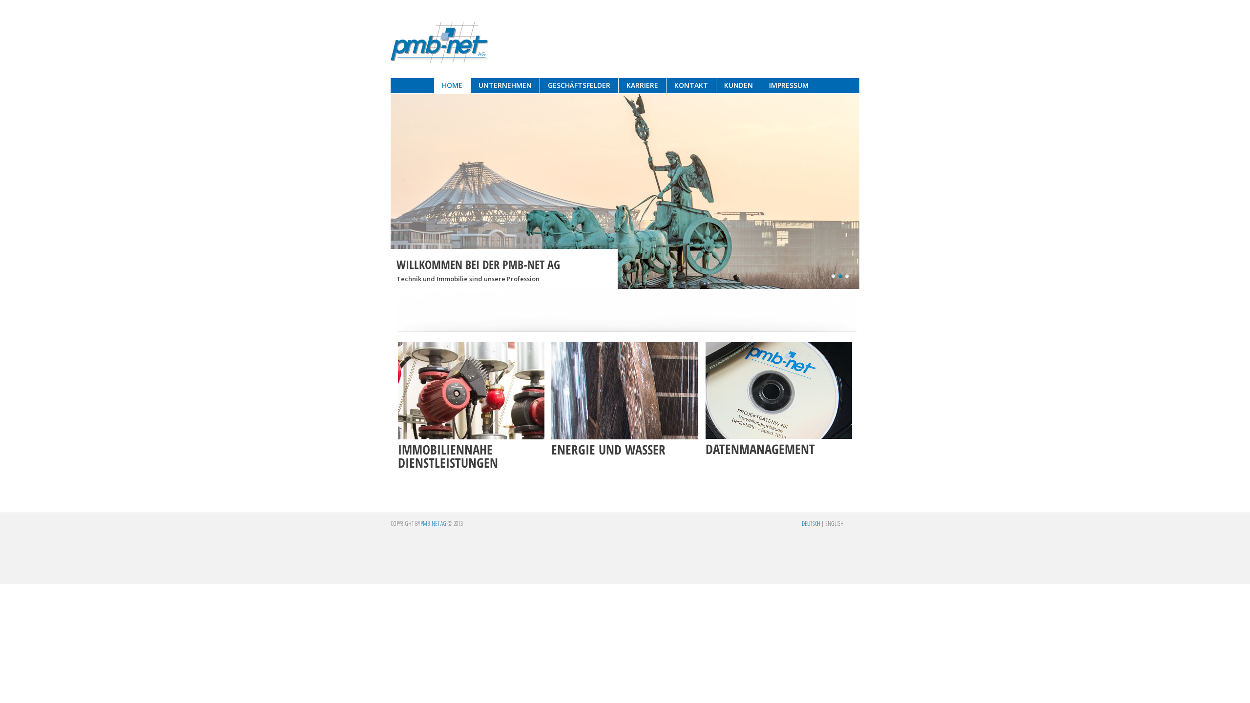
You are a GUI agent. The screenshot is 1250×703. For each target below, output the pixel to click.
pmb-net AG (439, 42)
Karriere (642, 85)
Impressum (789, 85)
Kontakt (691, 85)
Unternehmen (505, 85)
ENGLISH (834, 523)
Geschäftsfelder (579, 85)
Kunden (738, 85)
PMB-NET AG (433, 523)
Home (452, 85)
